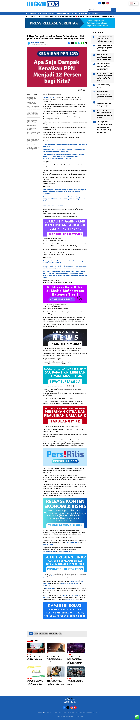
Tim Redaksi (47, 713)
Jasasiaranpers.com (50, 578)
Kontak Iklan (58, 713)
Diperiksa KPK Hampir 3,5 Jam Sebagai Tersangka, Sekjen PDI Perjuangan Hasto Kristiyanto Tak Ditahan (104, 77)
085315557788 (65, 583)
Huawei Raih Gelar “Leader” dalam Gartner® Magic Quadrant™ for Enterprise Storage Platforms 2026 (64, 150)
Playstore (75, 595)
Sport (76, 13)
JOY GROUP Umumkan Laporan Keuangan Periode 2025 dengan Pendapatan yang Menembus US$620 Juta (104, 66)
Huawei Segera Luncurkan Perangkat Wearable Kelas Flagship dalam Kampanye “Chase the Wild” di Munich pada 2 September (64, 192)
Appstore (46, 597)
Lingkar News (34, 42)
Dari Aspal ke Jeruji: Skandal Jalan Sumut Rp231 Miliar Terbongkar (40, 16)
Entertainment (61, 13)
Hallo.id (65, 595)
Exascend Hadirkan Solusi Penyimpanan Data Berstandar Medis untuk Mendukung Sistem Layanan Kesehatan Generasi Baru (65, 267)
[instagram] (107, 4)
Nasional (33, 13)
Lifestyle (70, 13)
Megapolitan (52, 13)
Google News (70, 599)
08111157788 (46, 585)
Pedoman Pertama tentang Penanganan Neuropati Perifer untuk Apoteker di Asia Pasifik (104, 57)
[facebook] (100, 4)
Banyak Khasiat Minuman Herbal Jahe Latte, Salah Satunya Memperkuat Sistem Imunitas (104, 48)
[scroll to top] (134, 717)
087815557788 (75, 583)
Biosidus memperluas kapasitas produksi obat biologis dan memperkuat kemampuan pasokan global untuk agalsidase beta (64, 199)
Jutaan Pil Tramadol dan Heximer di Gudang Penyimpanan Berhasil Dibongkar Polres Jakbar (104, 39)
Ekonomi (44, 13)
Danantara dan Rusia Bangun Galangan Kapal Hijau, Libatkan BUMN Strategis (83, 16)
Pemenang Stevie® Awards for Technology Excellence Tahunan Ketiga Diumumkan (104, 104)
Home (27, 13)
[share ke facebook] (69, 43)
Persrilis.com (49, 588)
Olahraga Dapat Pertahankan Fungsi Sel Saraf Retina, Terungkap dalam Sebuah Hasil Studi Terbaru (104, 114)
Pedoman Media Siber (86, 713)
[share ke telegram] (79, 43)
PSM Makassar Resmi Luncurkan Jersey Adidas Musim (104, 85)
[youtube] (111, 4)
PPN (60, 633)
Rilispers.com (74, 581)
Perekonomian (53, 633)
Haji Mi (36, 633)
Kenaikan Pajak (43, 633)
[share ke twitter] (72, 43)
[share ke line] (82, 43)
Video (96, 13)
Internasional (83, 13)
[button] (79, 90)
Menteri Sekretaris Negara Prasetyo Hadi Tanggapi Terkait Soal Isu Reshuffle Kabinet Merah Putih (104, 95)
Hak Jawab (98, 713)
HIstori (40, 713)
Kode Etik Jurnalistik (70, 713)
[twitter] (103, 4)
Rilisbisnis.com (55, 576)
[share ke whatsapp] (76, 43)
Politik (39, 13)
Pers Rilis (91, 13)
